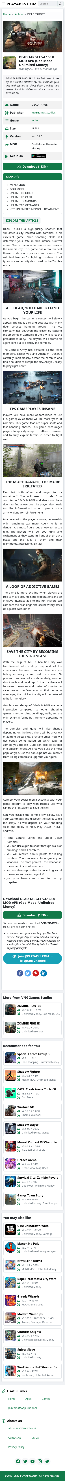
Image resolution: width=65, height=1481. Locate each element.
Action (19, 14)
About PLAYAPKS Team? (22, 1428)
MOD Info (12, 176)
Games (46, 1398)
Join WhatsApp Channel (22, 1408)
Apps (28, 1398)
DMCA (35, 1437)
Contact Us (14, 1437)
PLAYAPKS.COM (21, 3)
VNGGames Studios (43, 112)
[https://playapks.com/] (18, 1461)
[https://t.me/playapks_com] (47, 1461)
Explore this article (21, 220)
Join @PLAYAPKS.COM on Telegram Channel (35, 958)
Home (7, 14)
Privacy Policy (16, 1447)
